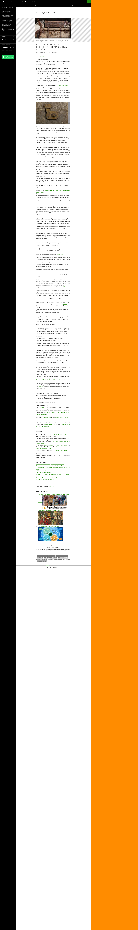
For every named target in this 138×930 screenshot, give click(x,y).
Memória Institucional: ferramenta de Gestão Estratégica (50, 465)
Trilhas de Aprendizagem (45, 5)
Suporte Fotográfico (42, 561)
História (47, 40)
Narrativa (59, 559)
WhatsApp (9, 57)
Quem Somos (21, 5)
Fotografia (40, 559)
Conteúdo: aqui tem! (71, 5)
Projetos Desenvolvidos (58, 5)
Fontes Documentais (63, 557)
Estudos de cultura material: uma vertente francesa (56, 445)
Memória (53, 559)
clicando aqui (59, 254)
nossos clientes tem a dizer (61, 417)
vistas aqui (51, 486)
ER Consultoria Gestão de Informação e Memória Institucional (19, 2)
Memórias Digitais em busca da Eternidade (46, 477)
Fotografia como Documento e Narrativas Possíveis (52, 47)
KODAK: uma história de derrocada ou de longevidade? (49, 471)
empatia (41, 386)
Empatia (46, 557)
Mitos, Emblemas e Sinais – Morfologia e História (57, 434)
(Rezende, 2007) (61, 287)
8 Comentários (53, 52)
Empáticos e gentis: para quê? (43, 472)
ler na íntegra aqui (52, 274)
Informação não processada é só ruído (45, 479)
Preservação (66, 559)
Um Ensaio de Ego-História (60, 450)
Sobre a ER (28, 5)
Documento (40, 557)
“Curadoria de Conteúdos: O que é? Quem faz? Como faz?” (50, 379)
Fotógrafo (47, 559)
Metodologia (53, 40)
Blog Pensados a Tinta (48, 424)
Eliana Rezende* (42, 56)
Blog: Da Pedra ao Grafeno (84, 5)
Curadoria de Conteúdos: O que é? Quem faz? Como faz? (50, 464)
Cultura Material (40, 40)
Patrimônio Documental (62, 40)
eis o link (65, 304)
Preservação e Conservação (43, 41)
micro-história (58, 262)
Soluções (35, 5)
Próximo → (56, 567)
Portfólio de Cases (46, 417)
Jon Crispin (63, 88)
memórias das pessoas (60, 194)
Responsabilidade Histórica (57, 41)
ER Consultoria (41, 407)
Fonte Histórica (53, 557)
